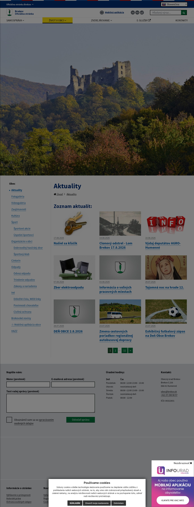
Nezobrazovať (182, 463)
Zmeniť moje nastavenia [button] (97, 503)
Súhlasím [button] (75, 503)
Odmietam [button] (119, 503)
